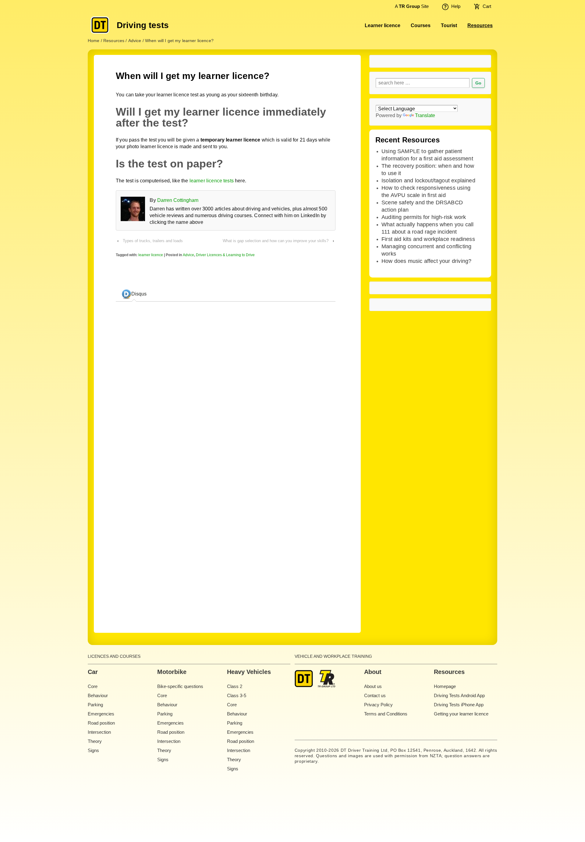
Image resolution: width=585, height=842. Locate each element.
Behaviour (98, 695)
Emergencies (101, 713)
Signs (93, 750)
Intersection (99, 732)
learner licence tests (212, 180)
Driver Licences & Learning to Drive (225, 255)
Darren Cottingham (177, 200)
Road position (101, 723)
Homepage (445, 686)
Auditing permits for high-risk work (423, 217)
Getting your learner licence (461, 713)
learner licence (150, 255)
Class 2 (234, 686)
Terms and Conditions (385, 713)
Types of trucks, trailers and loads (153, 240)
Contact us (375, 695)
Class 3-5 (236, 695)
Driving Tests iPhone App (459, 704)
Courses (421, 25)
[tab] (134, 294)
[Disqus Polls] (225, 382)
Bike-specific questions (180, 686)
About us (373, 686)
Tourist (449, 25)
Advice (188, 255)
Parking (95, 704)
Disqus (139, 293)
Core (93, 686)
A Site (411, 6)
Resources (480, 25)
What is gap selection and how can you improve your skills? (275, 240)
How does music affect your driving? (426, 261)
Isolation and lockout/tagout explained (428, 180)
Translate (425, 115)
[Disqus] (225, 535)
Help (455, 6)
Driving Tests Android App (459, 695)
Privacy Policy (378, 704)
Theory (95, 741)
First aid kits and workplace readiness (428, 239)
